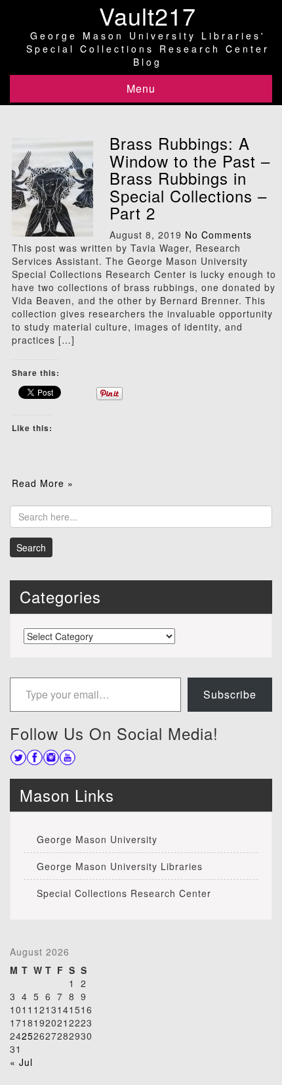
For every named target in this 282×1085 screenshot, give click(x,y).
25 (27, 1035)
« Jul (21, 1062)
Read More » (42, 483)
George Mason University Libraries (120, 866)
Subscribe (229, 694)
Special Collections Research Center (124, 893)
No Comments (218, 234)
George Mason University (97, 839)
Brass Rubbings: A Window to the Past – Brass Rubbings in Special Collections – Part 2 (190, 177)
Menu (141, 88)
